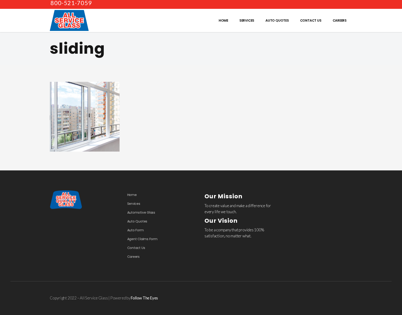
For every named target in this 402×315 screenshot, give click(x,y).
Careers (133, 256)
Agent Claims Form (142, 239)
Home (132, 194)
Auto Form (135, 230)
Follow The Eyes (144, 297)
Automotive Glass (141, 212)
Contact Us (136, 247)
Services (133, 203)
